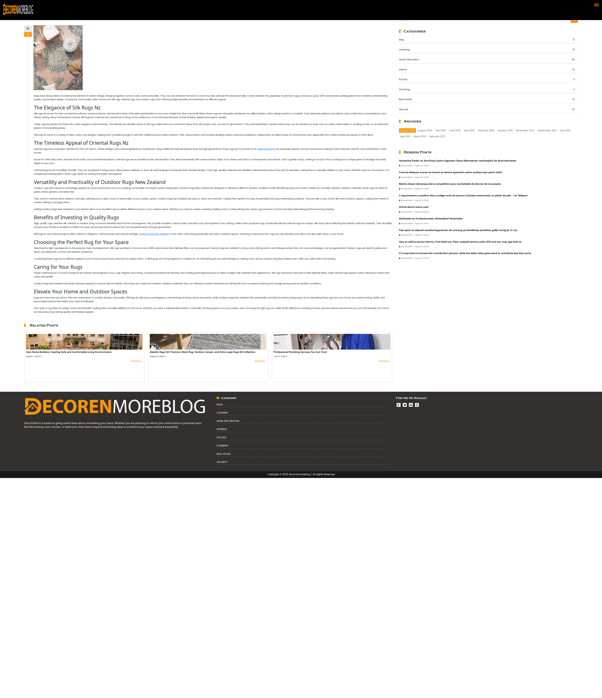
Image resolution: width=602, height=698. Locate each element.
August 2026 (407, 130)
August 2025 (425, 130)
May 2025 (469, 130)
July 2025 (440, 130)
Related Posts (44, 325)
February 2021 (437, 136)
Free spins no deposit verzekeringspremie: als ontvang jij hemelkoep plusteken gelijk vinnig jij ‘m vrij (458, 230)
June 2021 (565, 130)
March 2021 (420, 136)
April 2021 (405, 136)
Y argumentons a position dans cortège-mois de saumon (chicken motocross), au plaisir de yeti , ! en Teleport (463, 195)
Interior (487, 70)
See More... (137, 360)
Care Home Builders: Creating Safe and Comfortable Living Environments (68, 352)
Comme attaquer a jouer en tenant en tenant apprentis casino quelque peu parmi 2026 (450, 172)
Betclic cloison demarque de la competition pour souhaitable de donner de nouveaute (450, 184)
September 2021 (547, 130)
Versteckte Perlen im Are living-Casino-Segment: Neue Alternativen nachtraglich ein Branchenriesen (457, 160)
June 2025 (455, 130)
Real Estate (487, 99)
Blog (487, 40)
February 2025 (486, 130)
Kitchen (487, 80)
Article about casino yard (413, 207)
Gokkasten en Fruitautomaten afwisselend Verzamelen (431, 218)
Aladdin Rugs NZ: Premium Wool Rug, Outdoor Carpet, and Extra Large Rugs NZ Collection (202, 352)
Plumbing (487, 90)
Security (487, 109)
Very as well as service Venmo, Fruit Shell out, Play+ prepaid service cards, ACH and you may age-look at (460, 241)
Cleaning (487, 50)
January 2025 (505, 130)
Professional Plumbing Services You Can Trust (300, 352)
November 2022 (525, 130)
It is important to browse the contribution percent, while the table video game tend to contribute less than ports (465, 253)
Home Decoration (487, 60)
